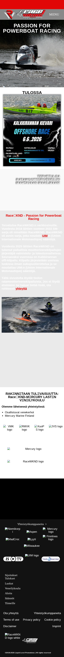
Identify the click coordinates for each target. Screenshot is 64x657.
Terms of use (11, 619)
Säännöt (9, 598)
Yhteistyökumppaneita (47, 613)
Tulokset (10, 578)
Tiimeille (10, 603)
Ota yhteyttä (10, 613)
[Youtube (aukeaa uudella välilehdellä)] (33, 4)
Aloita (8, 593)
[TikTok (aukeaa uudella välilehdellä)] (45, 4)
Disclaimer (9, 626)
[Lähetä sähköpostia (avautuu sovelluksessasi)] (39, 4)
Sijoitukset (11, 575)
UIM (45, 235)
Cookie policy (52, 619)
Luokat (9, 583)
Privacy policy (31, 619)
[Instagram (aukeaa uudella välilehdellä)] (27, 4)
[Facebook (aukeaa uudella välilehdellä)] (21, 4)
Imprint (56, 626)
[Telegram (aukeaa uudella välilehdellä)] (50, 4)
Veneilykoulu (13, 588)
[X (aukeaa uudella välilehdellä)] (15, 4)
